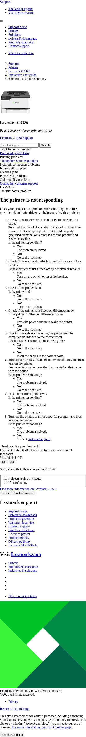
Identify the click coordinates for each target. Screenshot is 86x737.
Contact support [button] (18, 46)
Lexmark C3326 (19, 71)
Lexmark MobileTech (22, 545)
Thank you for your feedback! (20, 446)
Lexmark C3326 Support (16, 138)
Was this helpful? (11, 457)
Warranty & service (21, 522)
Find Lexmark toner (21, 530)
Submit (6, 493)
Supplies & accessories (23, 566)
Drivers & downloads (22, 515)
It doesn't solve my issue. (24, 478)
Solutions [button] (14, 34)
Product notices (18, 537)
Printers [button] (13, 31)
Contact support (24, 493)
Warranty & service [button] (21, 42)
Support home (17, 511)
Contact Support (19, 526)
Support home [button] (17, 27)
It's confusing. (17, 482)
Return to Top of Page (14, 709)
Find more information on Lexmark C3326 (28, 489)
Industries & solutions (22, 570)
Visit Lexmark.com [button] (21, 13)
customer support (39, 439)
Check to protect (19, 534)
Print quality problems (14, 153)
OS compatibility (19, 541)
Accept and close (12, 734)
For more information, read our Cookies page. (42, 727)
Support (13, 63)
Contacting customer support (19, 183)
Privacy (13, 701)
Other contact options (22, 596)
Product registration (21, 519)
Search (45, 145)
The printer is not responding (19, 160)
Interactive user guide (22, 75)
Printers (13, 67)
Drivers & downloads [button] (22, 38)
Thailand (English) (20, 9)
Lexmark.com (26, 554)
